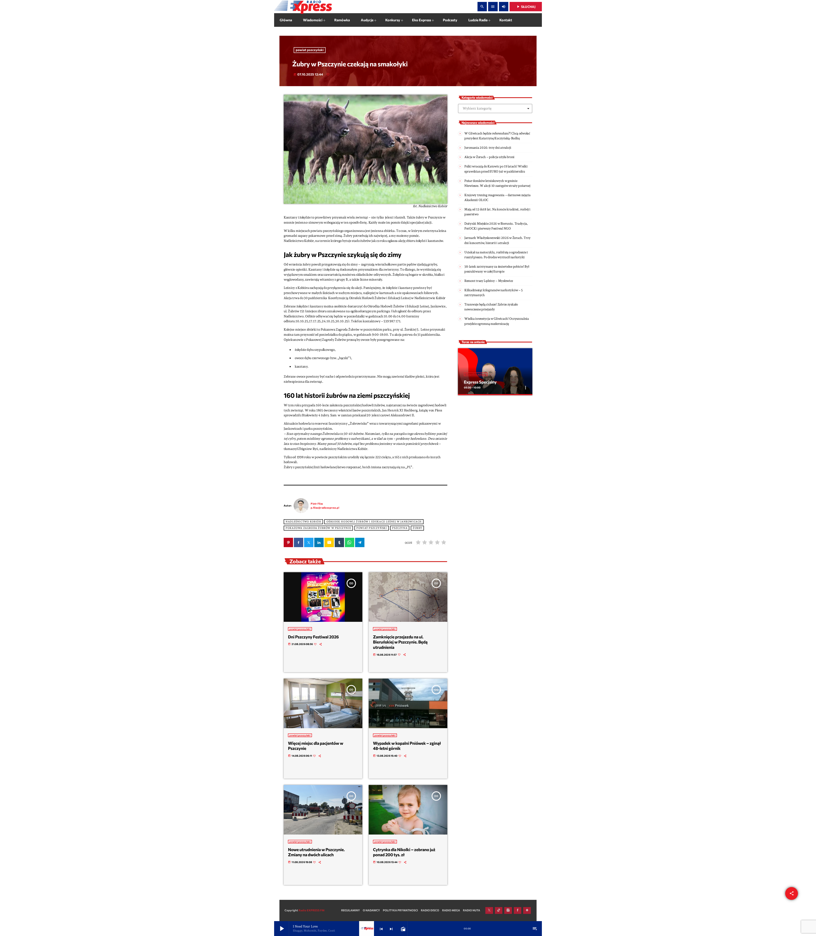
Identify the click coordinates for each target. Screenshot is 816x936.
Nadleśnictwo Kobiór (303, 521)
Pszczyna (399, 528)
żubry (417, 528)
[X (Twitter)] (489, 910)
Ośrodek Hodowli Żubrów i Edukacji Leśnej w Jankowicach (374, 521)
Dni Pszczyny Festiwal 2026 (313, 636)
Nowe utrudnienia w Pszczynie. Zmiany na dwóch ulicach (316, 852)
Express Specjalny (480, 382)
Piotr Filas (317, 503)
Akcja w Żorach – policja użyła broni (489, 157)
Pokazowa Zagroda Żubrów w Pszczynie (318, 528)
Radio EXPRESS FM (311, 910)
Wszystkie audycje (475, 374)
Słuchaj (526, 6)
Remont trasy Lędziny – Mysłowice (488, 281)
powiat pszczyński (310, 50)
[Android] (527, 910)
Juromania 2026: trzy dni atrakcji (487, 148)
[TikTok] (499, 910)
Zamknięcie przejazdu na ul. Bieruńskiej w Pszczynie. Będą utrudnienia (400, 642)
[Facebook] (517, 910)
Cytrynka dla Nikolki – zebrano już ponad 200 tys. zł (404, 852)
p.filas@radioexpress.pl (325, 507)
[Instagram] (508, 910)
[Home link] (303, 6)
